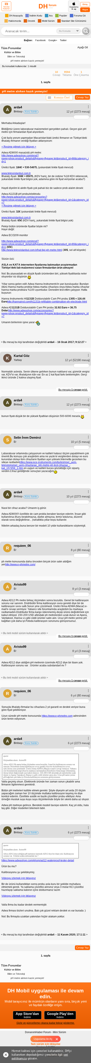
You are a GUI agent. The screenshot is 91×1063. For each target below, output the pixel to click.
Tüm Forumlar (11, 48)
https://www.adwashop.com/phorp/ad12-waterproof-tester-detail (37, 860)
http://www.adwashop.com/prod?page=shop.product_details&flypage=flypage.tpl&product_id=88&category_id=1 (45, 158)
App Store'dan (27, 1015)
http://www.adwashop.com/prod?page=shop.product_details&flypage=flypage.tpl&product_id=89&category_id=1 (45, 244)
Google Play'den (60, 1015)
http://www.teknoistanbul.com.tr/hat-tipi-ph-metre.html (31, 250)
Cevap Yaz (82, 97)
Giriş (85, 4)
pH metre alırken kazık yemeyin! (27, 60)
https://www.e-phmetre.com (57, 715)
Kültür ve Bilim (12, 52)
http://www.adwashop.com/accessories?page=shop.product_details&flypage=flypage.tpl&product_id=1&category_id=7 (45, 199)
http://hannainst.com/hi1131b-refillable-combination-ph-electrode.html (47, 301)
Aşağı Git (82, 47)
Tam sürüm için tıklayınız (45, 1044)
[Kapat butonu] (58, 1039)
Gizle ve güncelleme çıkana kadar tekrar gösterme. (46, 1022)
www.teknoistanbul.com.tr (16, 173)
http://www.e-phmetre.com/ (20, 564)
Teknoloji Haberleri (6, 8)
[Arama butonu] (86, 31)
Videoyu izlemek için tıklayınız (18, 878)
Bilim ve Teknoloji (16, 56)
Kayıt (85, 9)
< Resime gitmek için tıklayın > (18, 146)
